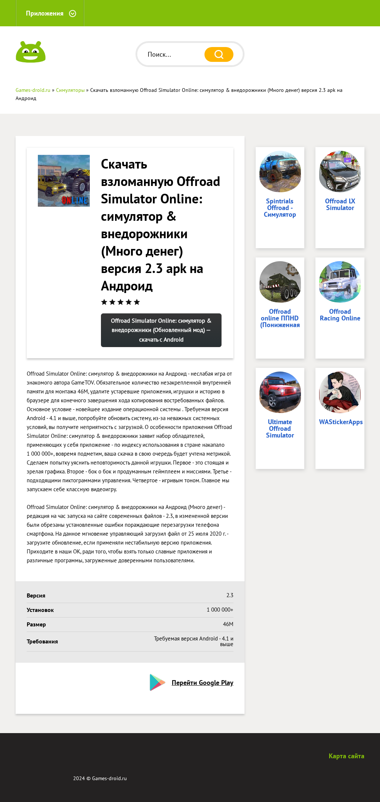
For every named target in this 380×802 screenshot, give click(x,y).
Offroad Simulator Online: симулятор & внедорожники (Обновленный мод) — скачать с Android (161, 330)
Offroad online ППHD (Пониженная (280, 318)
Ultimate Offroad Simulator (280, 429)
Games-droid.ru (109, 778)
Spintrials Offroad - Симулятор (280, 208)
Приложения (44, 13)
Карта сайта (346, 756)
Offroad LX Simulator (340, 205)
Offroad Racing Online (340, 315)
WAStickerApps (340, 422)
